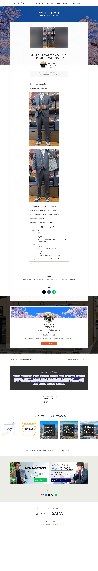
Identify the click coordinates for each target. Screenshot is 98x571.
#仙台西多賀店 (64, 279)
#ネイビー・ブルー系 (49, 279)
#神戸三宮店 (16, 381)
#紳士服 (48, 383)
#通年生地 (72, 279)
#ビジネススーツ (73, 381)
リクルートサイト (53, 521)
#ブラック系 (30, 381)
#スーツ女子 (64, 378)
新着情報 (58, 3)
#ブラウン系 (35, 383)
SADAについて (77, 3)
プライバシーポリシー (44, 521)
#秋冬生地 (72, 376)
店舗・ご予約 (39, 3)
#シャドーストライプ (38, 279)
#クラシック (76, 378)
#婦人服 (53, 383)
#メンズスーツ (36, 378)
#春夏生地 (81, 378)
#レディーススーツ (44, 376)
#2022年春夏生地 (80, 376)
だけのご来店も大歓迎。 (49, 416)
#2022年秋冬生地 (60, 383)
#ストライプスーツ (45, 381)
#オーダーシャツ (53, 381)
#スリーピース (23, 381)
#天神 (57, 376)
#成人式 (30, 378)
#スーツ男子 (44, 378)
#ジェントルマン (16, 376)
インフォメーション (66, 3)
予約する (49, 343)
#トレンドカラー (37, 381)
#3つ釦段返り (50, 378)
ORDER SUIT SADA (47, 524)
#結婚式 (25, 378)
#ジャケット (52, 376)
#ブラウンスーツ (58, 378)
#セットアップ (29, 376)
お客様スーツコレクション (46, 372)
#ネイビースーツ (42, 383)
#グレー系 (61, 376)
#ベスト (57, 279)
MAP (49, 332)
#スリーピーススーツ (18, 378)
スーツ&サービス (49, 3)
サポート (86, 3)
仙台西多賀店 (49, 326)
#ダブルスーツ (81, 381)
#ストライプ (23, 376)
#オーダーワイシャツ (27, 279)
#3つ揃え (70, 378)
